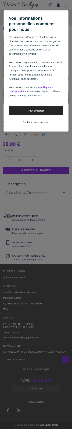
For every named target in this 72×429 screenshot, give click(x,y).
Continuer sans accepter (36, 122)
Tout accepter (36, 110)
